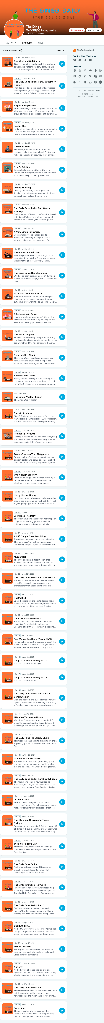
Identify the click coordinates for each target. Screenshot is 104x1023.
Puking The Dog (22, 187)
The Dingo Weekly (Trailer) (28, 397)
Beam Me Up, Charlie (25, 355)
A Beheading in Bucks (25, 314)
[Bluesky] (75, 60)
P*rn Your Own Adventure (28, 293)
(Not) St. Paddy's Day (25, 843)
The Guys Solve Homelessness (30, 273)
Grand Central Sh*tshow (27, 758)
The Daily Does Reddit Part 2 (29, 905)
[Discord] (80, 60)
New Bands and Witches (27, 252)
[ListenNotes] (75, 76)
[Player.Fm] (80, 76)
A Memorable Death (24, 375)
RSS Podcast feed (85, 50)
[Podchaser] (75, 82)
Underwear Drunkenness (27, 618)
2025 (58, 50)
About (41, 43)
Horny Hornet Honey (25, 495)
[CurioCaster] (95, 70)
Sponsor (78, 30)
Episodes (27, 43)
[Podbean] (90, 76)
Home (77, 90)
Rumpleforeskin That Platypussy (31, 454)
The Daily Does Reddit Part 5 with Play (34, 577)
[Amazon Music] (75, 70)
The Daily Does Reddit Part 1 (29, 987)
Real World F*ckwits (24, 433)
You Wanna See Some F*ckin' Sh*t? (33, 639)
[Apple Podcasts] (85, 70)
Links (84, 90)
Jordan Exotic (21, 799)
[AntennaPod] (80, 70)
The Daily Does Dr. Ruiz (26, 864)
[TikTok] (85, 60)
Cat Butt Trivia (22, 926)
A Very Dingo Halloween (27, 232)
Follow (96, 30)
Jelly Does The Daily (24, 515)
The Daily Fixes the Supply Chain (31, 738)
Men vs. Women (22, 946)
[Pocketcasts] (85, 76)
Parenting (19, 1008)
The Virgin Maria (23, 413)
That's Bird (20, 598)
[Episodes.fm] (100, 70)
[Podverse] (90, 82)
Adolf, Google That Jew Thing (30, 536)
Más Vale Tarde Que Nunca (28, 717)
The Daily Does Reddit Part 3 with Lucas (35, 779)
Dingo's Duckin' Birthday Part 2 (30, 660)
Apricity (18, 967)
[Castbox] (90, 70)
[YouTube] (90, 60)
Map (98, 90)
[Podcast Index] (100, 76)
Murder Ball (20, 557)
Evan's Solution (22, 167)
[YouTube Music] (100, 82)
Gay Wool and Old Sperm (27, 61)
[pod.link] (80, 82)
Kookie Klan (20, 126)
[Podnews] (85, 82)
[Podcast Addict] (95, 76)
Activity (11, 43)
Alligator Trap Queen (25, 105)
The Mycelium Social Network (30, 884)
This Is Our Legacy (24, 334)
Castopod (91, 96)
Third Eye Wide (22, 146)
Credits (91, 90)
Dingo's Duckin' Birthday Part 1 (30, 677)
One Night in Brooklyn (25, 474)
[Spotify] (95, 82)
